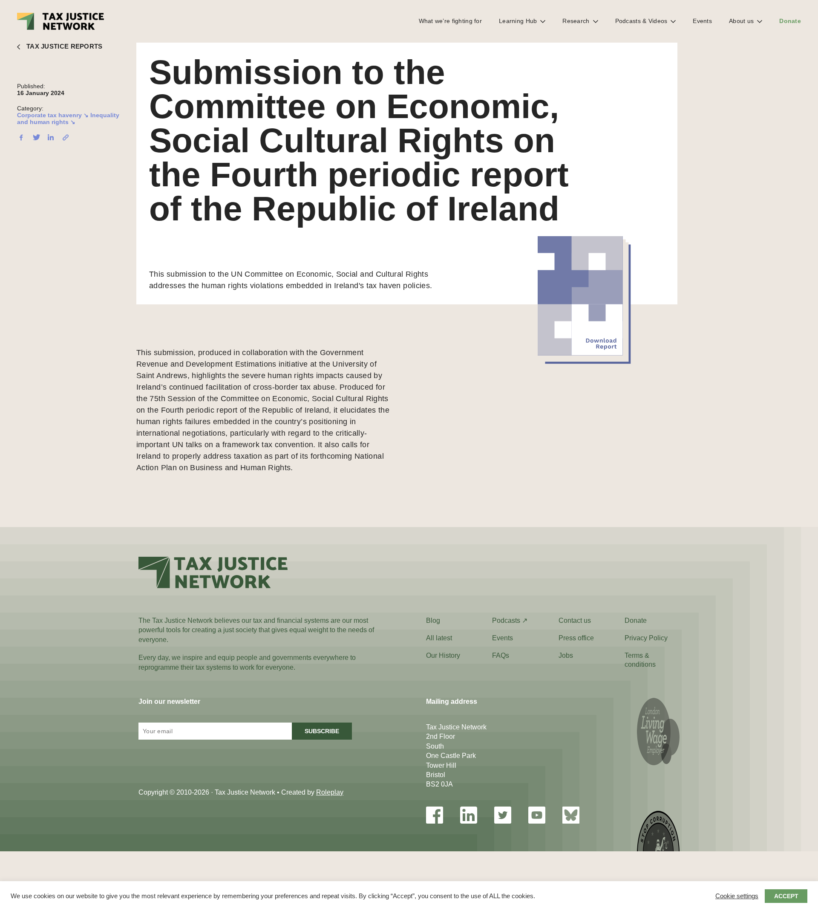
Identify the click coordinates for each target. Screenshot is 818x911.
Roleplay (329, 792)
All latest (439, 638)
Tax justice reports (64, 46)
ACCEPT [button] (786, 896)
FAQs (500, 655)
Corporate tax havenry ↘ (53, 115)
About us (741, 20)
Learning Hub (518, 20)
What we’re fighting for (450, 20)
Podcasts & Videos (641, 20)
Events (702, 20)
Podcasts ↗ (509, 620)
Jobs (566, 655)
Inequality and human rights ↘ (68, 118)
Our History (443, 655)
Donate (790, 20)
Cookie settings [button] (736, 896)
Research (575, 20)
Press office (576, 638)
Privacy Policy (646, 638)
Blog (433, 620)
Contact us (575, 620)
